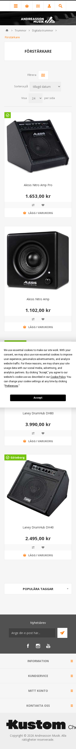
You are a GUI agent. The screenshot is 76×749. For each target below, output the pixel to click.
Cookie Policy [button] (57, 376)
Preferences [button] (11, 385)
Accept (38, 397)
